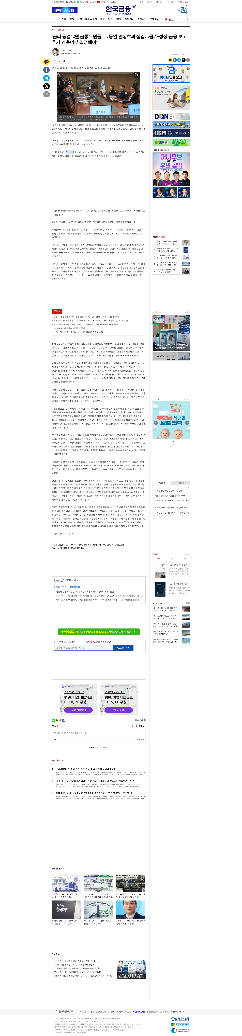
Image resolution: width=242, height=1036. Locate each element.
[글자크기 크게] (64, 61)
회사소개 (83, 1012)
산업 (79, 19)
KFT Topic (155, 19)
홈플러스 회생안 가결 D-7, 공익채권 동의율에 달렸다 (74, 965)
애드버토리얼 (157, 603)
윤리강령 (111, 1012)
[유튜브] (101, 2)
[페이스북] (70, 2)
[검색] (187, 19)
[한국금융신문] (58, 2)
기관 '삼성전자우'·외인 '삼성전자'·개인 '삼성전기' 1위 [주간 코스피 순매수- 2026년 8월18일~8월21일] (98, 600)
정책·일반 (62, 30)
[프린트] (55, 61)
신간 (184, 558)
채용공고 (128, 1012)
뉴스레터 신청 (123, 648)
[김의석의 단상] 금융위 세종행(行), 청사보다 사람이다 (75, 961)
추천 (158, 558)
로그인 (149, 2)
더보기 (186, 150)
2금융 (118, 19)
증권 (72, 19)
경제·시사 (129, 19)
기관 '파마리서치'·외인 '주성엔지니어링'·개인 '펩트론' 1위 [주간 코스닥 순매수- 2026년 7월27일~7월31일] (99, 596)
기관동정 (181, 483)
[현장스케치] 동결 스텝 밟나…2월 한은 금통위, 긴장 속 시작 (78, 332)
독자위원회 (119, 1012)
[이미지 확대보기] (137, 75)
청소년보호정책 (152, 1012)
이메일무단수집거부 (178, 1012)
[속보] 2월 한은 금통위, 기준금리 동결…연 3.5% (73, 328)
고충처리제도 (164, 1012)
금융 (102, 19)
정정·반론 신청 (101, 1012)
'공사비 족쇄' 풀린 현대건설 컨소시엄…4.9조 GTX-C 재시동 (77, 972)
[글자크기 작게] (59, 61)
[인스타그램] (90, 2)
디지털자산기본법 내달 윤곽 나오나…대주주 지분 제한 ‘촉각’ (77, 968)
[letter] (110, 2)
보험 (110, 19)
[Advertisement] (73, 180)
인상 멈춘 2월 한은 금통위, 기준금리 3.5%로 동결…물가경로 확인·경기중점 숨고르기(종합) (91, 321)
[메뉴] (54, 19)
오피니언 (142, 19)
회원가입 (159, 2)
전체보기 (75, 587)
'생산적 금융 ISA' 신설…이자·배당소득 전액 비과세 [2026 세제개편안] (85, 592)
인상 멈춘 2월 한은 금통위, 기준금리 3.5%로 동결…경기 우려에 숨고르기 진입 (86, 324)
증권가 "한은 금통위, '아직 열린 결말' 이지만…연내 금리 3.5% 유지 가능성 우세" (86, 317)
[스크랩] (68, 61)
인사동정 (162, 483)
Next (187, 423)
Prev (156, 423)
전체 (64, 19)
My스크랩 (170, 2)
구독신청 (140, 2)
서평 (171, 558)
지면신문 (181, 2)
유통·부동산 (91, 19)
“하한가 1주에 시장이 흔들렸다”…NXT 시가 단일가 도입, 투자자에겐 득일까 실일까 (84, 976)
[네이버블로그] (80, 2)
